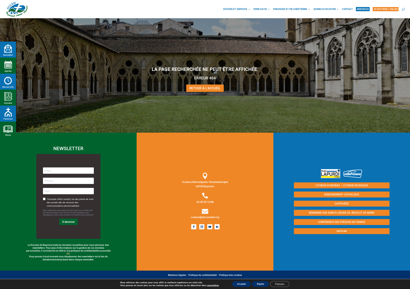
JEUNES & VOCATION (324, 9)
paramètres (213, 285)
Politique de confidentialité (203, 275)
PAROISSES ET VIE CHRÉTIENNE (290, 9)
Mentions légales (177, 275)
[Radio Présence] (352, 177)
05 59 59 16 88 (205, 202)
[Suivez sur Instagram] (201, 226)
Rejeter (260, 283)
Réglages (279, 283)
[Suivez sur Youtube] (209, 226)
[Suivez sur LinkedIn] (217, 226)
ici (68, 253)
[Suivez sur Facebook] (193, 226)
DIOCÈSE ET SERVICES (235, 9)
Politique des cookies (230, 275)
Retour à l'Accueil (205, 88)
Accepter (241, 283)
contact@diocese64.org (205, 217)
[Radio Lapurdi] (332, 177)
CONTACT (347, 9)
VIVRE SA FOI (260, 9)
